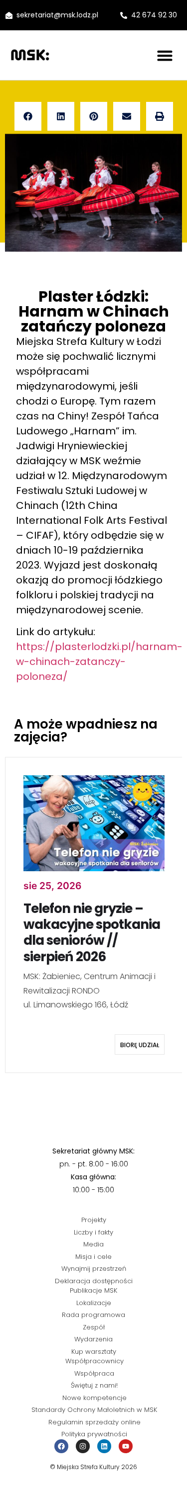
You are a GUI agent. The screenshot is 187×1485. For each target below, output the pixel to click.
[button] (165, 55)
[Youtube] (126, 1446)
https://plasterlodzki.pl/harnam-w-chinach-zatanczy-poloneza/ (99, 661)
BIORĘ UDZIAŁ (139, 1045)
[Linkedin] (104, 1446)
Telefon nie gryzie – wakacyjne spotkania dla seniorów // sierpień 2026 (91, 933)
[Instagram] (83, 1446)
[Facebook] (61, 1446)
